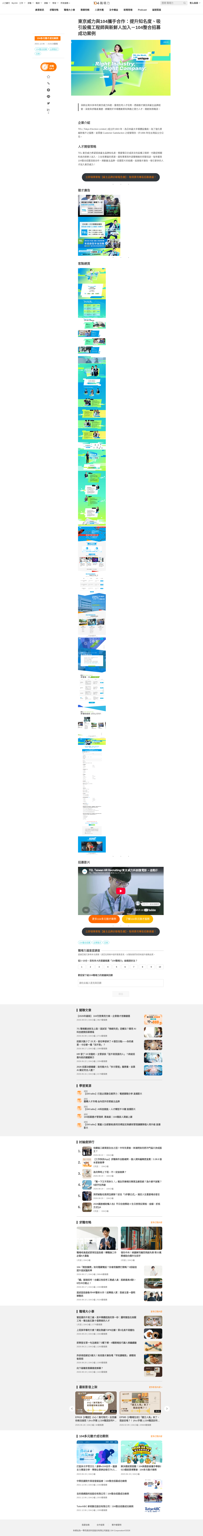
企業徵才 (54, 49)
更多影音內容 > (155, 1387)
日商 (38, 54)
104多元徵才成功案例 (47, 38)
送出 (121, 994)
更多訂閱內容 (156, 1222)
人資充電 (99, 10)
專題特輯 (85, 10)
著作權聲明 (116, 1525)
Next (167, 1408)
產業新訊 (39, 10)
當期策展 (156, 10)
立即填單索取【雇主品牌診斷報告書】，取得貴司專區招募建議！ (120, 177)
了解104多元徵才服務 (138, 919)
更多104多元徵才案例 (104, 919)
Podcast (142, 10)
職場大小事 (69, 10)
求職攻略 (54, 10)
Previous (72, 1408)
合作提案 (100, 1525)
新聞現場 (128, 10)
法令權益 (113, 10)
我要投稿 (85, 1525)
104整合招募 (41, 49)
